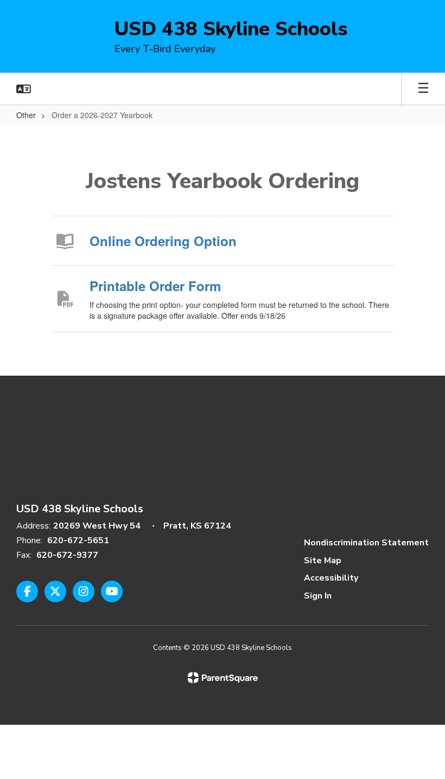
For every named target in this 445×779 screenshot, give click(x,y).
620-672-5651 (78, 540)
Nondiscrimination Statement (366, 543)
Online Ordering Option (163, 240)
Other (26, 115)
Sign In (318, 596)
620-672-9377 (67, 555)
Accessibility (331, 578)
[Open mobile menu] (423, 89)
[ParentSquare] (222, 677)
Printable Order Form (155, 285)
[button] (23, 89)
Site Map (322, 560)
